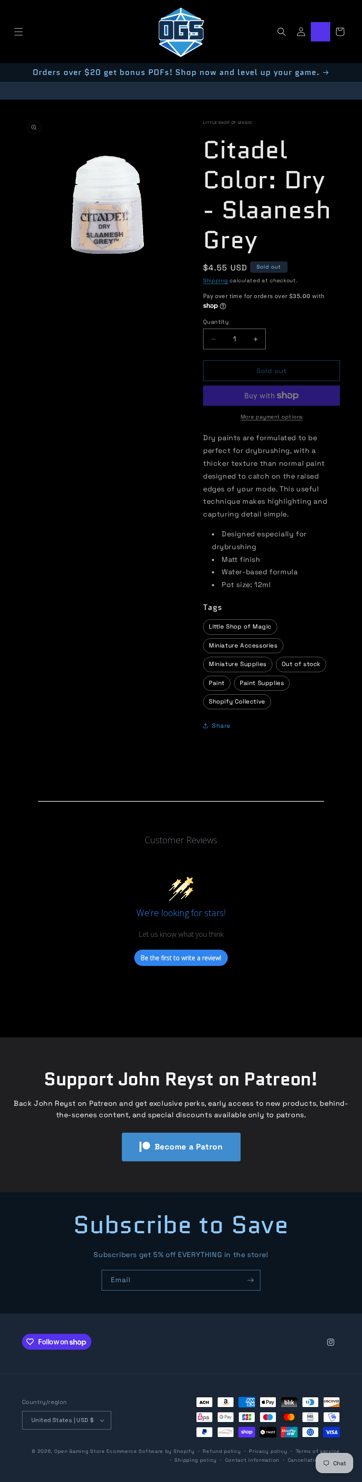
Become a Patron (189, 1146)
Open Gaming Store (79, 1451)
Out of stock (301, 664)
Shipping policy (195, 1460)
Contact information (252, 1460)
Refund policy (222, 1451)
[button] (18, 31)
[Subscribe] (250, 1280)
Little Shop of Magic (228, 122)
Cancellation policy (314, 1460)
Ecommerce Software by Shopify (150, 1451)
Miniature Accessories (243, 645)
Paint (217, 683)
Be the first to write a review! (181, 958)
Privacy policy (268, 1451)
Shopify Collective (237, 701)
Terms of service (318, 1451)
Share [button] (221, 726)
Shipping (215, 280)
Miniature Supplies (238, 664)
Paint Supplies (262, 683)
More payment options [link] (272, 416)
